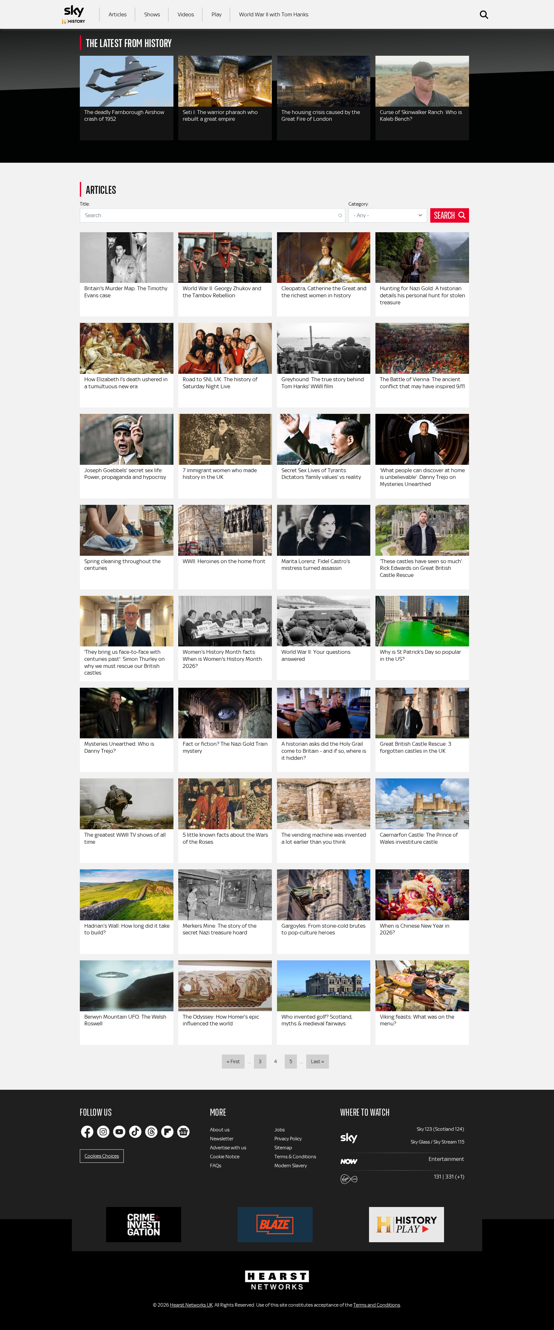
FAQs (215, 1166)
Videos (186, 14)
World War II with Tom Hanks (273, 14)
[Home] (73, 14)
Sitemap (283, 1148)
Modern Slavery (290, 1166)
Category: (358, 204)
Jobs (279, 1130)
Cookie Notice (224, 1157)
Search (444, 214)
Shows (152, 14)
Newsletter (221, 1139)
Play (217, 14)
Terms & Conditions (295, 1157)
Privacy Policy (288, 1139)
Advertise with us (228, 1148)
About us (220, 1130)
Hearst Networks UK (191, 1305)
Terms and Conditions (376, 1305)
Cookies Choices (102, 1156)
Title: (85, 204)
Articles (118, 14)
